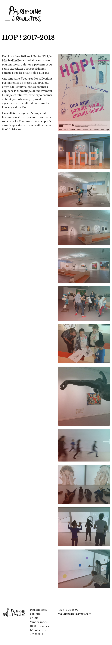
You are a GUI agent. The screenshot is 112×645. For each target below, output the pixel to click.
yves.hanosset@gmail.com (74, 613)
